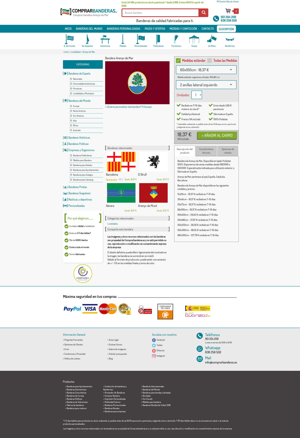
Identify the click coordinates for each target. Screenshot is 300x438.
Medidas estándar (194, 60)
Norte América (79, 111)
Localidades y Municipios (83, 93)
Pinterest (160, 350)
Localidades (76, 51)
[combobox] (206, 69)
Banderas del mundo (89, 28)
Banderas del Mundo (79, 100)
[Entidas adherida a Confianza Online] (165, 311)
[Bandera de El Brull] (153, 161)
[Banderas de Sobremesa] (105, 39)
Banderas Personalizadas (123, 28)
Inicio (68, 28)
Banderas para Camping (83, 179)
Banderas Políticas (78, 143)
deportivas (86, 199)
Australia (76, 130)
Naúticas (73, 199)
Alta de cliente (233, 1)
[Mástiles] (123, 39)
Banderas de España (79, 73)
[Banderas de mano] (212, 39)
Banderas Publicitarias (82, 155)
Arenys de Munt (147, 206)
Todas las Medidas (225, 60)
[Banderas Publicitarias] (158, 39)
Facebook (160, 339)
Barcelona (112, 174)
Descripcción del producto (185, 151)
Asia (75, 120)
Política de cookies (72, 358)
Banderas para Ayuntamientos (86, 170)
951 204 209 (228, 17)
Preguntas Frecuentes (73, 339)
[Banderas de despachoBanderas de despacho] (87, 39)
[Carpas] (194, 39)
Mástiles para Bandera (82, 160)
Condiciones (69, 354)
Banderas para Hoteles (82, 165)
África (75, 125)
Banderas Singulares (79, 193)
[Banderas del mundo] (69, 39)
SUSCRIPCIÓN (226, 29)
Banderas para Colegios (83, 174)
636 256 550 (229, 20)
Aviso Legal (113, 339)
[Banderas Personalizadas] (140, 39)
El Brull (142, 174)
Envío (66, 349)
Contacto (208, 28)
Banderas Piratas (77, 187)
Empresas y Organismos (81, 150)
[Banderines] (229, 39)
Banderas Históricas (79, 137)
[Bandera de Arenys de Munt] (153, 193)
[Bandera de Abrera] (121, 193)
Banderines (108, 389)
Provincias (77, 88)
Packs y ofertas (155, 28)
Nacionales (77, 79)
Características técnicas (206, 151)
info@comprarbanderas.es (221, 362)
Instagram (160, 355)
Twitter (159, 345)
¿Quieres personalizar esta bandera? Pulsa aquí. (129, 106)
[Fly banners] (176, 39)
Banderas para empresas (115, 411)
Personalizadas (76, 205)
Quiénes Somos (115, 344)
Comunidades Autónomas (84, 83)
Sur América (78, 115)
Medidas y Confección (183, 28)
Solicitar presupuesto (118, 354)
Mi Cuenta (221, 1)
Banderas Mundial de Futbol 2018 (156, 405)
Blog (111, 358)
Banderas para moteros (77, 408)
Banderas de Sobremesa (77, 402)
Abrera (110, 206)
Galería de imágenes (117, 349)
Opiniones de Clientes (73, 344)
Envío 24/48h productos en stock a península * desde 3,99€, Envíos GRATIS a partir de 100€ (162, 4)
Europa (76, 106)
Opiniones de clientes (228, 151)
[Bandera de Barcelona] (121, 161)
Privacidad (81, 354)
